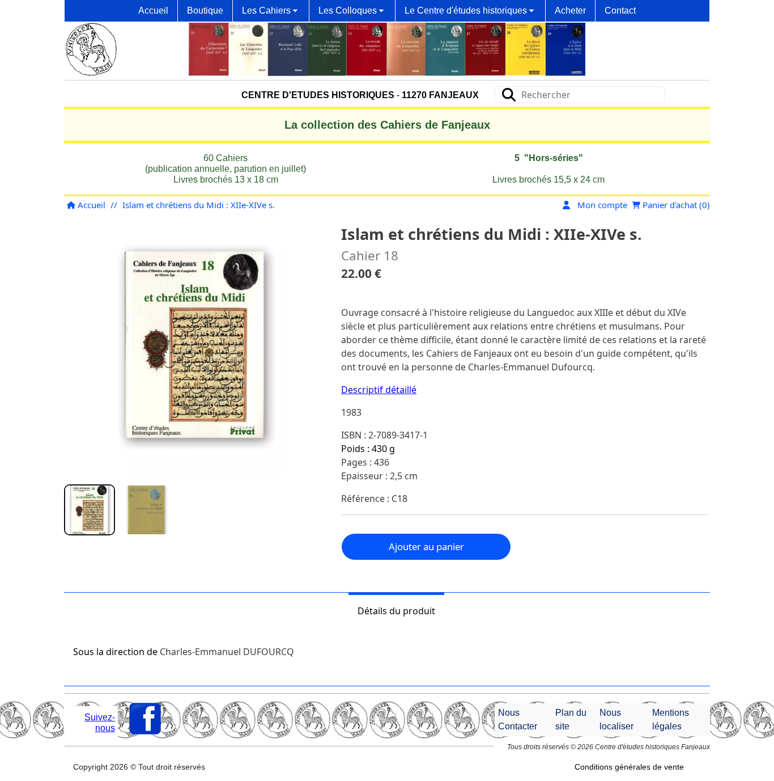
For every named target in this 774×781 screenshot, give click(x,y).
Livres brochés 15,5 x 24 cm (548, 179)
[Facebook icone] (145, 719)
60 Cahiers (225, 158)
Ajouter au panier (426, 546)
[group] (89, 509)
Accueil (90, 204)
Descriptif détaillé (378, 389)
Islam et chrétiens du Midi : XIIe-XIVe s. (198, 204)
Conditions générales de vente (629, 766)
